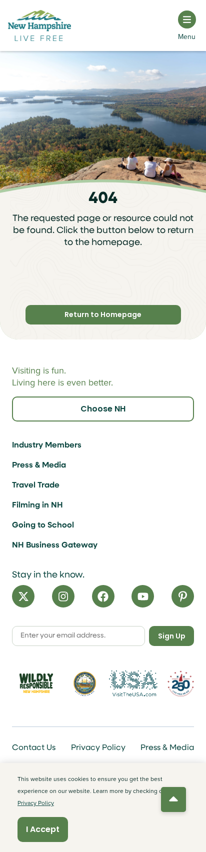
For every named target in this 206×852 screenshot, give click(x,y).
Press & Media (39, 466)
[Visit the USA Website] (133, 683)
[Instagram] (63, 596)
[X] (23, 596)
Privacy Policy (98, 748)
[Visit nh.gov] (85, 683)
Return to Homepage (103, 315)
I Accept (43, 829)
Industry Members (47, 446)
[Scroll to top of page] (173, 799)
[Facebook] (103, 596)
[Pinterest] (183, 596)
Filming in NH (37, 506)
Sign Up (172, 636)
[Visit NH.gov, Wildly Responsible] (36, 683)
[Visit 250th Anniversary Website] (181, 683)
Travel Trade (36, 486)
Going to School (43, 526)
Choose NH (103, 408)
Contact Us (34, 748)
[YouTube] (143, 596)
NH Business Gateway (55, 546)
